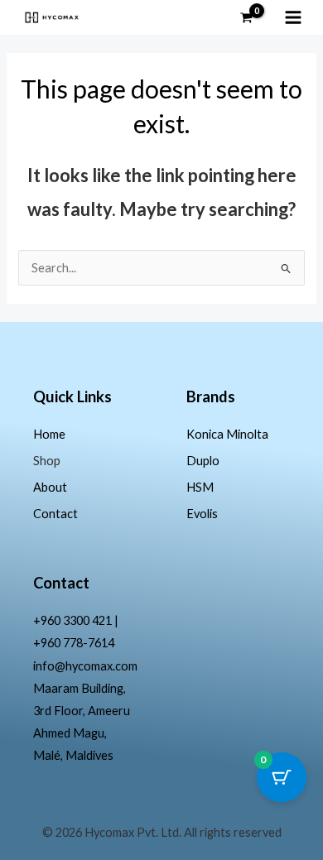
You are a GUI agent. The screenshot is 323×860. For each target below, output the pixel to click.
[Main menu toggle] (293, 17)
